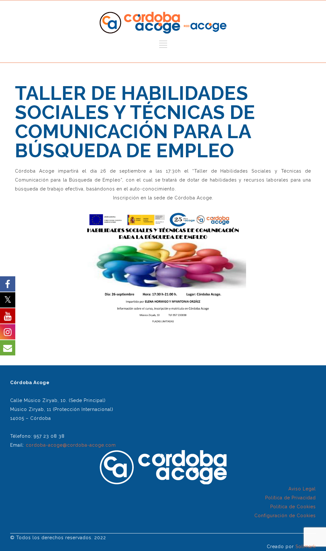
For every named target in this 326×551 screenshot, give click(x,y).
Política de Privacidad (290, 497)
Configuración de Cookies (285, 515)
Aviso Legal (302, 488)
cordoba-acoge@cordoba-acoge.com (71, 445)
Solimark (305, 546)
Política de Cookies (293, 506)
